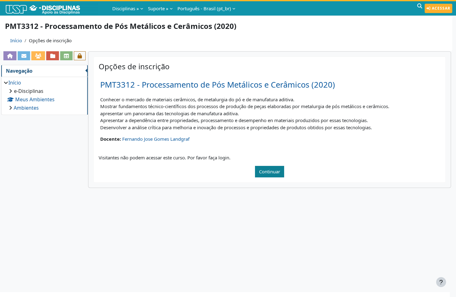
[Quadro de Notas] (66, 55)
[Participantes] (38, 55)
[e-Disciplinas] (52, 8)
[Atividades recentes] (52, 55)
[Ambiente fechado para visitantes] (80, 55)
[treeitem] (44, 95)
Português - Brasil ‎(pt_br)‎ (204, 8)
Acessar (440, 8)
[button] (420, 8)
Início (16, 40)
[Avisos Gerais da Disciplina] (24, 55)
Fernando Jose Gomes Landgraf (156, 139)
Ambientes (26, 107)
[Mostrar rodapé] (441, 282)
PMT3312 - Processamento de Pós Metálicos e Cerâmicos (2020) (217, 84)
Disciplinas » (125, 8)
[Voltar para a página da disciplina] (9, 55)
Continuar (269, 171)
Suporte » (158, 8)
